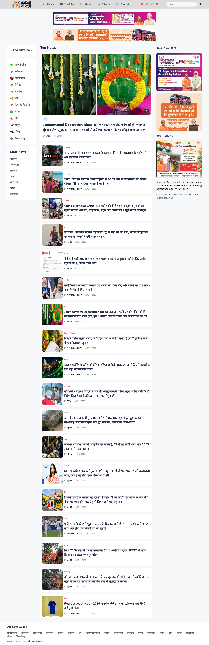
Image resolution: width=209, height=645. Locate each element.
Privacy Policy (180, 189)
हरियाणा (13, 159)
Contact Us (161, 189)
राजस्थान (14, 182)
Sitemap (190, 182)
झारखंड (13, 170)
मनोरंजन (19, 71)
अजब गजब (20, 78)
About (87, 4)
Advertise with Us (175, 182)
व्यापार (18, 111)
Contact (124, 4)
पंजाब (12, 176)
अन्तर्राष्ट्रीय (20, 64)
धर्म (16, 98)
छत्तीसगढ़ (14, 194)
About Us (160, 182)
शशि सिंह (48, 136)
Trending (20, 138)
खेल (17, 118)
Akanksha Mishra (74, 162)
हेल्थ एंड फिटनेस (22, 104)
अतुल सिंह (70, 242)
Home (50, 4)
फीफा (17, 131)
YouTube (69, 4)
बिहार (12, 188)
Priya (69, 401)
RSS (170, 189)
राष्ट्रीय (18, 91)
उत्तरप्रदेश (15, 164)
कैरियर (18, 84)
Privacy (106, 4)
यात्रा (17, 124)
